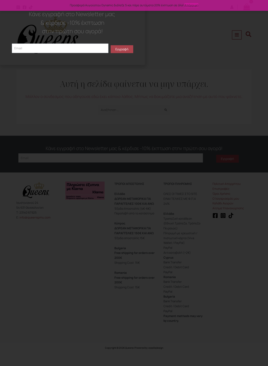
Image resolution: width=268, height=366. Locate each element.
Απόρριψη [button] (191, 5)
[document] (134, 183)
